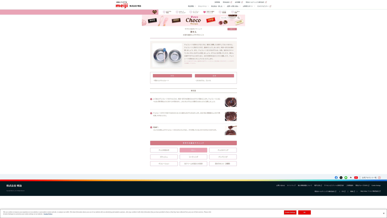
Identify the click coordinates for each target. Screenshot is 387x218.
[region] (193, 213)
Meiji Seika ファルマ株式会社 (369, 191)
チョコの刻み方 (164, 150)
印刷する (232, 29)
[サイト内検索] (270, 2)
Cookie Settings (376, 185)
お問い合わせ (280, 185)
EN (343, 191)
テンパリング (223, 157)
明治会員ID (226, 2)
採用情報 (217, 2)
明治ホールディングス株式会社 (255, 2)
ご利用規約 (349, 185)
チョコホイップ (223, 150)
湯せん (193, 150)
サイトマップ (291, 185)
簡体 (351, 191)
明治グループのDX (361, 185)
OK (304, 212)
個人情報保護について (305, 185)
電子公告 (317, 185)
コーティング (193, 157)
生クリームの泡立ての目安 (193, 163)
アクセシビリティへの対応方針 (334, 185)
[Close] (384, 213)
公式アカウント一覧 (369, 177)
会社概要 (237, 2)
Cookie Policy (48, 214)
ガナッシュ (164, 157)
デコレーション (164, 163)
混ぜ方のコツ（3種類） (223, 163)
